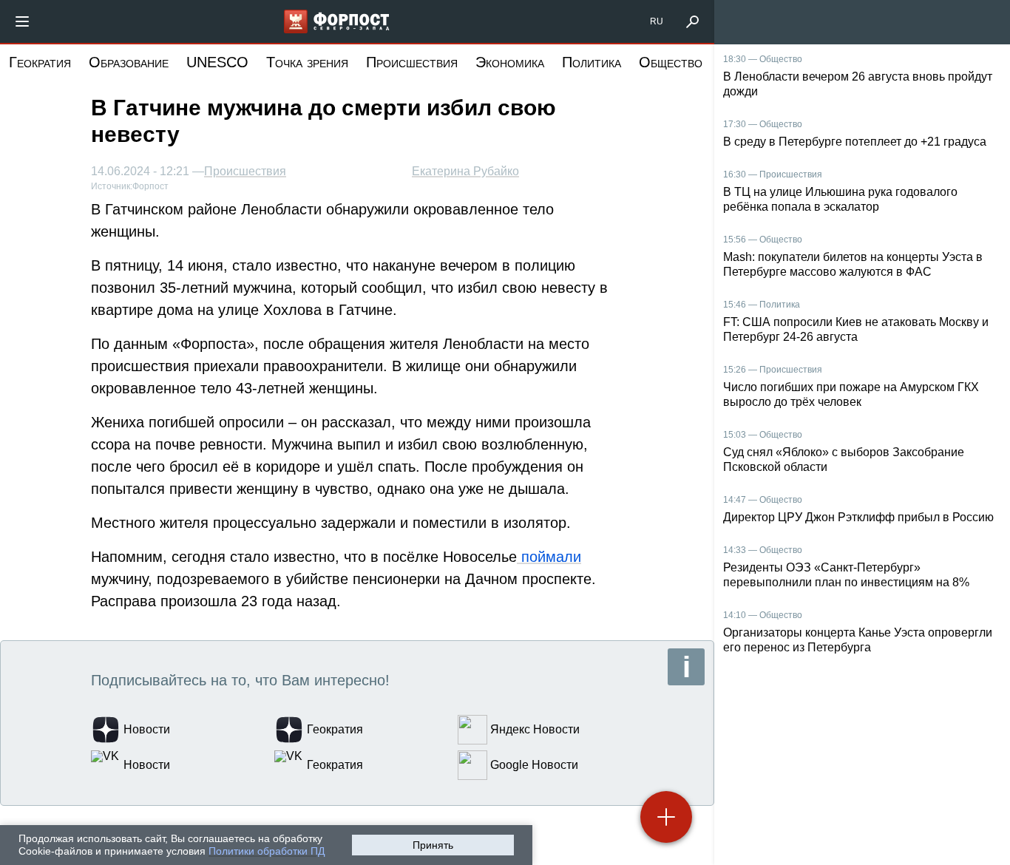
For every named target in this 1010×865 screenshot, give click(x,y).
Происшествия (412, 62)
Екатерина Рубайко (465, 171)
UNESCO (217, 62)
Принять (433, 845)
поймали (549, 557)
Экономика (509, 62)
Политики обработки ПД (267, 851)
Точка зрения (307, 62)
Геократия (40, 62)
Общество (670, 62)
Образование (129, 62)
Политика (591, 62)
